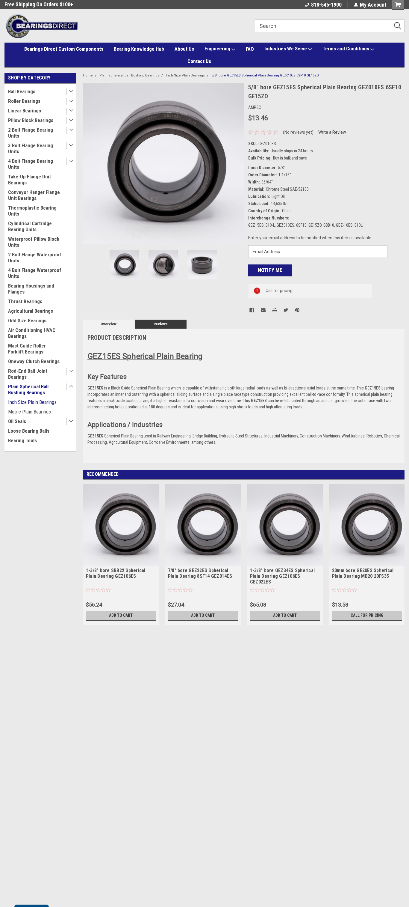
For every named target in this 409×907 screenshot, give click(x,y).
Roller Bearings (24, 101)
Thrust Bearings (25, 301)
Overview (108, 324)
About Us (184, 49)
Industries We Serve (286, 49)
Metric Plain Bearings (29, 412)
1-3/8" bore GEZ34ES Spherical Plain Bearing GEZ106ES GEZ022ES (282, 576)
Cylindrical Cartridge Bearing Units (30, 226)
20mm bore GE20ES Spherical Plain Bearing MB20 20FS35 (363, 573)
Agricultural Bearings (30, 311)
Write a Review (332, 132)
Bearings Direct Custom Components (63, 49)
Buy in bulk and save (290, 158)
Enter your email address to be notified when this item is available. (310, 237)
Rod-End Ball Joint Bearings (27, 374)
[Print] (274, 310)
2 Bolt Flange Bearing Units (30, 133)
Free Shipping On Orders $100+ (38, 4)
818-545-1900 (326, 4)
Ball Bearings (21, 91)
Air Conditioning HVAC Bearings (31, 333)
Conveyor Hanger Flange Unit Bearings (34, 195)
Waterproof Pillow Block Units (33, 242)
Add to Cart (121, 615)
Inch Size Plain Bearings (32, 402)
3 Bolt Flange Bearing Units (30, 148)
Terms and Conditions (346, 49)
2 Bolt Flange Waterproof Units (34, 258)
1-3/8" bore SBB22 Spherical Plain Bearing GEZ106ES (116, 573)
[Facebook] (251, 310)
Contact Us (199, 61)
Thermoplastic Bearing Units (32, 211)
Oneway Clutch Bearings (34, 361)
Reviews (161, 324)
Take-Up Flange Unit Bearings (29, 180)
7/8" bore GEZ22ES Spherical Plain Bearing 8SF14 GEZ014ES (200, 573)
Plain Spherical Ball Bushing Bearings (28, 389)
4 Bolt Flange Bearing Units (30, 164)
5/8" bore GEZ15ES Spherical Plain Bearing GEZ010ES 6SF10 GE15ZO (265, 75)
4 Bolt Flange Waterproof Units (34, 273)
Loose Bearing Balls (28, 431)
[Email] (263, 310)
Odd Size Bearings (27, 321)
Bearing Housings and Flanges (31, 289)
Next (238, 163)
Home (88, 75)
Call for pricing (367, 615)
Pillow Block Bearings (30, 120)
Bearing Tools (22, 440)
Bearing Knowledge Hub (139, 49)
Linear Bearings (24, 111)
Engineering (218, 49)
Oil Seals (17, 421)
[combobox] (330, 25)
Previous (89, 163)
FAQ (250, 49)
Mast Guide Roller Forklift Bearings (27, 349)
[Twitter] (286, 310)
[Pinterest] (297, 310)
